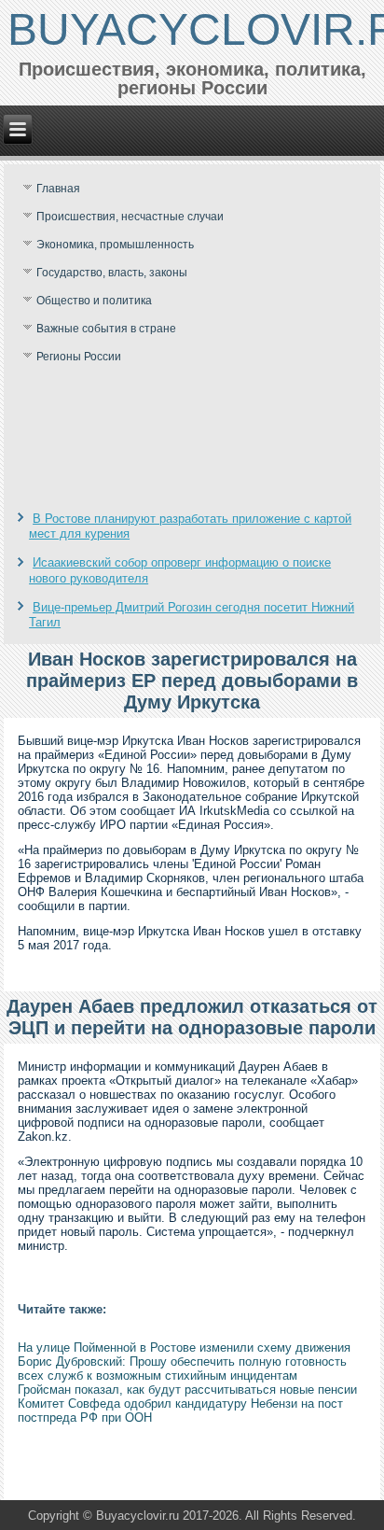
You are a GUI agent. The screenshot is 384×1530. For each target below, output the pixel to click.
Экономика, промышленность (115, 244)
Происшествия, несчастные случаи (130, 216)
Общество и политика (94, 300)
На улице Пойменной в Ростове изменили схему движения (184, 1348)
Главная (58, 188)
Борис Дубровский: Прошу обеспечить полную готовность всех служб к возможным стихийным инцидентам (182, 1369)
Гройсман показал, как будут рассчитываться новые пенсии (187, 1390)
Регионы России (78, 356)
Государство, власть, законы (111, 272)
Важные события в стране (106, 328)
